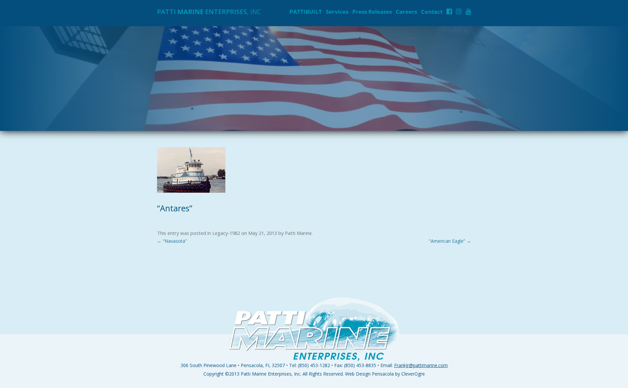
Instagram (459, 11)
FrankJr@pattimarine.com (421, 365)
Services (337, 11)
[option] (314, 78)
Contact (432, 11)
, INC (209, 11)
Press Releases (372, 11)
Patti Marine (298, 233)
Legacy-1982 (226, 233)
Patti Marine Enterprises (266, 374)
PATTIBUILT (305, 11)
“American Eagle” (450, 241)
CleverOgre (413, 374)
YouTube (468, 11)
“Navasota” (172, 241)
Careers (406, 11)
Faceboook (449, 11)
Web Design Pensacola (369, 374)
